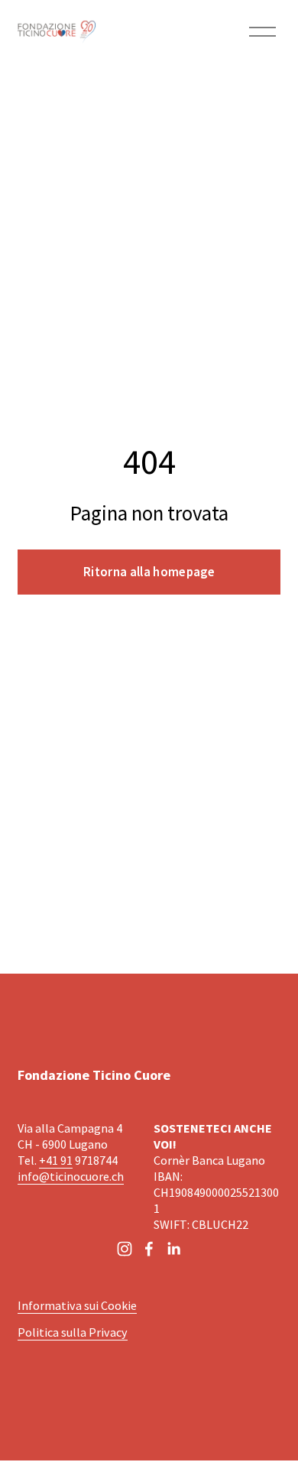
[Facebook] (149, 1248)
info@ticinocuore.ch (71, 1176)
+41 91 (56, 1160)
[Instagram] (124, 1248)
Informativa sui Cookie (77, 1305)
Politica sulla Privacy (73, 1332)
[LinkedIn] (173, 1248)
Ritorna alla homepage (149, 572)
